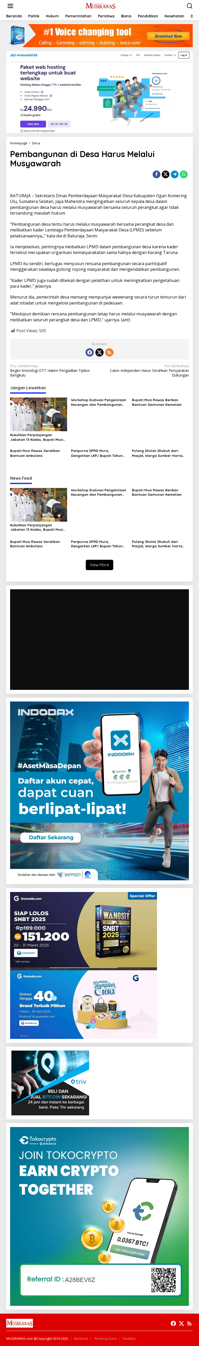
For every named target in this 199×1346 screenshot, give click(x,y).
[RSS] (109, 352)
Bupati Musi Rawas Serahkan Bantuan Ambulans (35, 453)
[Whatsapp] (184, 174)
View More (99, 564)
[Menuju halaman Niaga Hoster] (99, 91)
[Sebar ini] (156, 174)
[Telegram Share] (175, 174)
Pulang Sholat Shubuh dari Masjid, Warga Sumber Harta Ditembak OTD (157, 453)
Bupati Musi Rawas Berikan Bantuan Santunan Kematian (157, 402)
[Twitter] (99, 352)
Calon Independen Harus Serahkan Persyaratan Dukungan (149, 371)
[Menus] (10, 6)
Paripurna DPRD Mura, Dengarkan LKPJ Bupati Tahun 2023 (97, 453)
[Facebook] (90, 352)
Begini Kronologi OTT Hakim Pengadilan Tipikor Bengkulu (50, 371)
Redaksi (129, 1338)
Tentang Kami (105, 1338)
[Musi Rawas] (100, 5)
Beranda (81, 1338)
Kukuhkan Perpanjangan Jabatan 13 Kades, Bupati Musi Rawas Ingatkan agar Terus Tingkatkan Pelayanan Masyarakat (36, 437)
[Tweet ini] (165, 174)
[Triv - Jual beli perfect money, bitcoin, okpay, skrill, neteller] (50, 1082)
